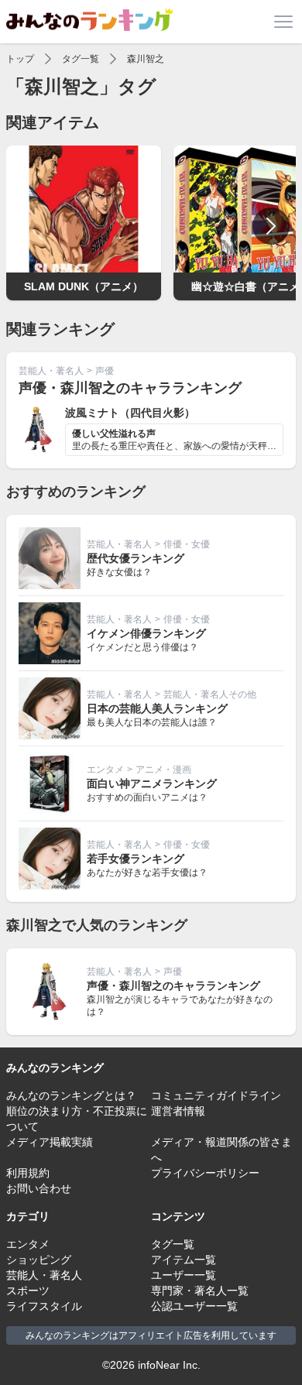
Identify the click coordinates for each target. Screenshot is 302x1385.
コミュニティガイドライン (216, 1095)
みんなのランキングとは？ (71, 1095)
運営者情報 (178, 1111)
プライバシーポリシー (205, 1173)
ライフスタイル (44, 1306)
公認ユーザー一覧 (194, 1306)
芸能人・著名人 (51, 370)
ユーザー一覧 (183, 1275)
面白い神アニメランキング (152, 783)
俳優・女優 (186, 544)
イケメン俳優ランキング (146, 633)
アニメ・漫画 (163, 769)
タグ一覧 (80, 58)
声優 (104, 370)
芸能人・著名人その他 (209, 694)
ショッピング (38, 1259)
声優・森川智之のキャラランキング (130, 388)
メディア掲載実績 (49, 1142)
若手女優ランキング (135, 858)
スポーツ (28, 1290)
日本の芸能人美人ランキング (157, 708)
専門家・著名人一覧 (200, 1290)
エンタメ (105, 769)
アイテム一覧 (183, 1259)
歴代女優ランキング (135, 558)
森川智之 (145, 58)
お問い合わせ (38, 1188)
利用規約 (28, 1173)
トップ (20, 58)
